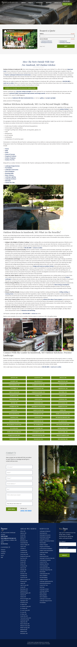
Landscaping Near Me (45, 573)
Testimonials (39, 2)
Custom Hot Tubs (10, 182)
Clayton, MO (63, 385)
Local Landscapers (44, 566)
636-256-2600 (66, 81)
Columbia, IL (14, 388)
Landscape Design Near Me (46, 569)
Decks (6, 152)
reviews (48, 643)
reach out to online (8, 83)
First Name (62, 541)
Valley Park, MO (63, 432)
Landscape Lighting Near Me (46, 581)
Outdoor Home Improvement (46, 550)
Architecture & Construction (32, 643)
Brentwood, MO (63, 381)
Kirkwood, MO (62, 406)
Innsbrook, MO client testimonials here (23, 98)
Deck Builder (42, 571)
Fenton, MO (62, 395)
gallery (42, 98)
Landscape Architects (44, 539)
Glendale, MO (63, 399)
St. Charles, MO (38, 424)
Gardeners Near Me (44, 564)
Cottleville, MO (38, 388)
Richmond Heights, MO (63, 417)
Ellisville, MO (14, 395)
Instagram (3, 551)
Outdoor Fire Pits (9, 160)
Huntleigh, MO (62, 403)
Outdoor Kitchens (44, 579)
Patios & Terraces (10, 154)
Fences (7, 148)
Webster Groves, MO (38, 435)
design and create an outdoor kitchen (43, 266)
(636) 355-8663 (66, 1)
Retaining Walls (9, 173)
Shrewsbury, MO (38, 421)
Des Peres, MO (63, 392)
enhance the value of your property (52, 299)
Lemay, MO (63, 410)
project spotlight (51, 98)
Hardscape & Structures (46, 42)
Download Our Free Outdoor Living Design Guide (20, 88)
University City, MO (38, 432)
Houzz (2, 555)
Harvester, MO (38, 403)
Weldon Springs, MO (63, 435)
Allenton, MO (38, 377)
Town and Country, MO (14, 432)
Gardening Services (44, 556)
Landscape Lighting (10, 177)
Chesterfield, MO (14, 385)
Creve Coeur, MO (14, 392)
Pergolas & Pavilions (10, 156)
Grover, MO (14, 403)
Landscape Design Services (12, 166)
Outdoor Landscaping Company (47, 541)
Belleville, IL (38, 381)
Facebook (3, 549)
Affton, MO (14, 377)
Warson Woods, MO (14, 435)
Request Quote (67, 4)
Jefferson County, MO (38, 406)
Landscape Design (44, 552)
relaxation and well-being (28, 310)
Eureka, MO (38, 395)
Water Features (9, 175)
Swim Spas (8, 180)
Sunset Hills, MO (63, 428)
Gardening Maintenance (45, 583)
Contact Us (57, 2)
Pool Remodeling (43, 577)
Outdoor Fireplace (44, 544)
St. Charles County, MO (14, 424)
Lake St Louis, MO (38, 410)
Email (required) (63, 548)
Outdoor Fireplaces (10, 158)
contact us (34, 313)
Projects (30, 2)
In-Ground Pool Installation (46, 548)
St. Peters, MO (38, 428)
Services (23, 2)
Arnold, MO (62, 377)
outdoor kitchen (64, 109)
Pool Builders (8, 167)
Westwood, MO (14, 439)
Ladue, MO (14, 410)
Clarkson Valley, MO (38, 385)
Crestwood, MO (63, 388)
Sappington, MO (14, 421)
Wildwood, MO (38, 439)
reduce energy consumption (61, 284)
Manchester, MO (14, 414)
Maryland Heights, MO (63, 414)
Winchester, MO (63, 439)
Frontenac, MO (14, 399)
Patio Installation (43, 575)
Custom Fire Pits (43, 562)
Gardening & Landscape (65, 42)
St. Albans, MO (63, 421)
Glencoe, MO (38, 399)
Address (57, 33)
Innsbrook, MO (14, 406)
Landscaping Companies (45, 560)
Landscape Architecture (46, 41)
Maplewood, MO (38, 414)
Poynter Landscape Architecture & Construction (18, 75)
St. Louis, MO (14, 428)
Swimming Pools (63, 41)
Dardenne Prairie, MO (38, 392)
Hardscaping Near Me (45, 568)
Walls (6, 150)
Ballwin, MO (14, 381)
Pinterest (3, 553)
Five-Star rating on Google (24, 91)
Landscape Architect (10, 179)
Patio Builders (43, 542)
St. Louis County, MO (63, 424)
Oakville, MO (14, 417)
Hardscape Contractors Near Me (47, 558)
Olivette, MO (38, 417)
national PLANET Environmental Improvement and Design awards (27, 93)
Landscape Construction (11, 169)
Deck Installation (9, 171)
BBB (2, 557)
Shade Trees (42, 554)
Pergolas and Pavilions (45, 546)
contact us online (37, 247)
